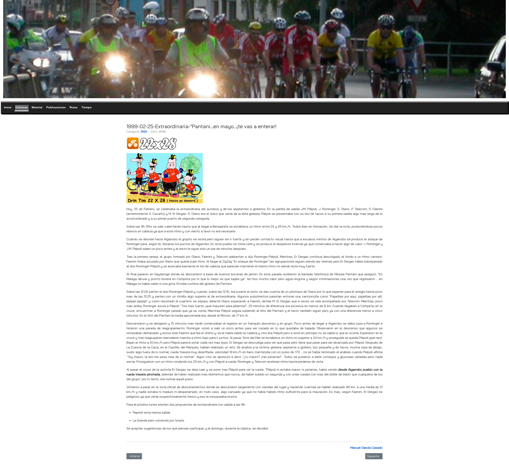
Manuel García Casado (366, 448)
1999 (144, 131)
